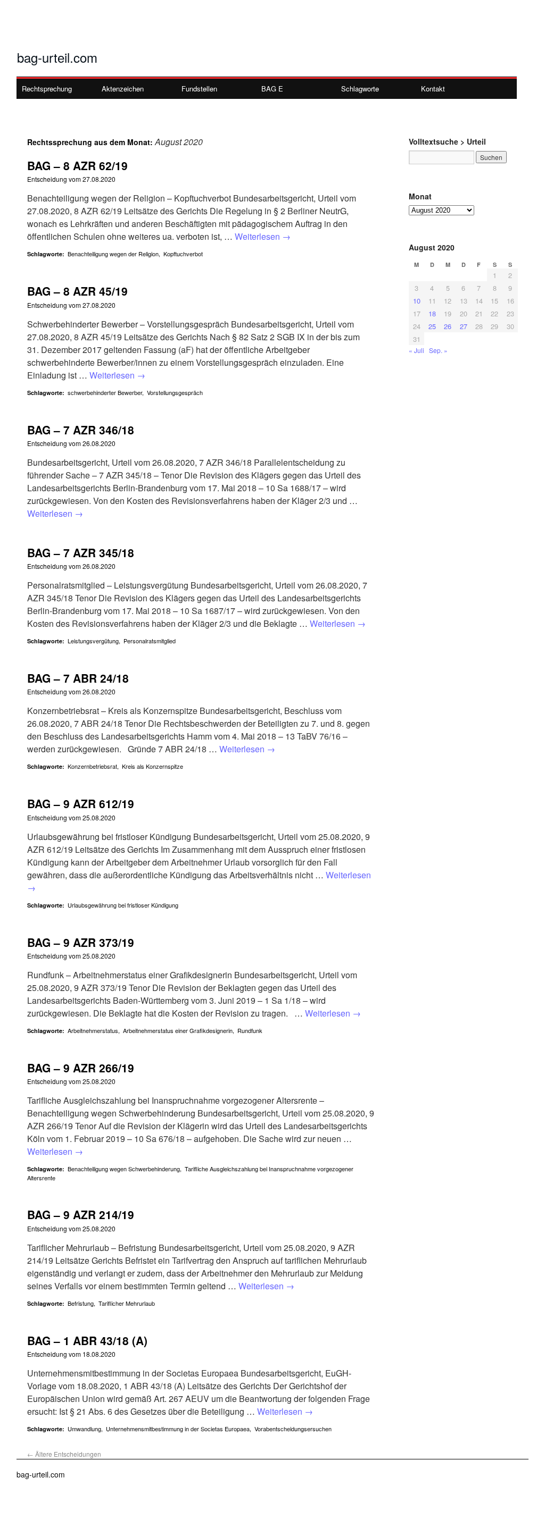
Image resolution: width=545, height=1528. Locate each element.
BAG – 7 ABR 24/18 (78, 678)
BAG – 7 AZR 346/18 (80, 430)
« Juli (416, 350)
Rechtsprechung (47, 88)
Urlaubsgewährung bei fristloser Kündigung (123, 905)
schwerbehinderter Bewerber (105, 392)
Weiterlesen (263, 236)
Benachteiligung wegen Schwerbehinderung (124, 1168)
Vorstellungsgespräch (175, 392)
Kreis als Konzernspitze (152, 766)
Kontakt (433, 88)
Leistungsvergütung (93, 640)
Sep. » (438, 350)
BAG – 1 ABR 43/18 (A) (87, 1340)
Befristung (81, 1303)
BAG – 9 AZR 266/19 (80, 1068)
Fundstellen (199, 88)
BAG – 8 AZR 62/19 (77, 165)
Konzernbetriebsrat (92, 766)
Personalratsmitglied (149, 640)
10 (416, 301)
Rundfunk (249, 1030)
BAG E (272, 88)
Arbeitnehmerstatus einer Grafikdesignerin (178, 1030)
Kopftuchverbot (183, 253)
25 (432, 326)
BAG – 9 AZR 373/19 (80, 942)
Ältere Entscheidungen (64, 1453)
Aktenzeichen (123, 88)
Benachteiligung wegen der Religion (113, 253)
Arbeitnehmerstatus (93, 1030)
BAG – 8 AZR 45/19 (77, 291)
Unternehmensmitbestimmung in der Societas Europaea (178, 1428)
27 (463, 326)
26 (447, 326)
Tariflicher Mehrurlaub (126, 1303)
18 (432, 313)
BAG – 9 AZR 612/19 (80, 803)
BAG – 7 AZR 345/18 (80, 552)
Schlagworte (360, 88)
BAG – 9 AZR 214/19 (80, 1214)
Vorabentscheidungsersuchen (293, 1428)
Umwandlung (84, 1428)
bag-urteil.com (57, 57)
